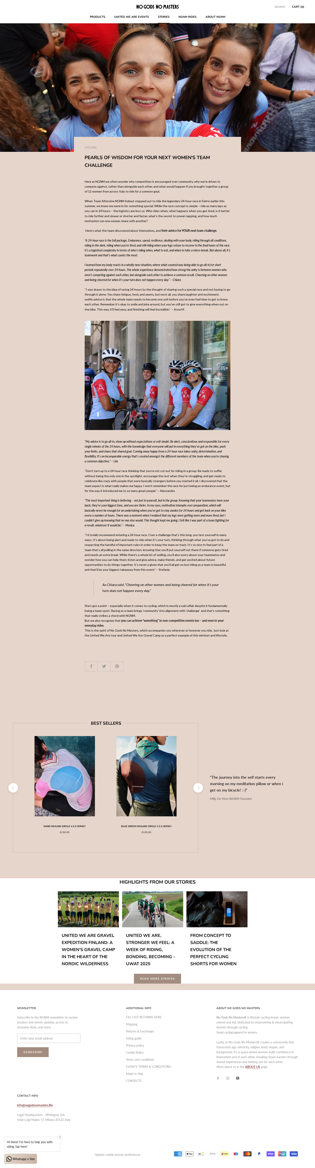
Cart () (298, 7)
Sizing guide (133, 1038)
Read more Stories (157, 978)
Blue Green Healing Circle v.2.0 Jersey (146, 826)
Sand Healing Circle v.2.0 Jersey (65, 826)
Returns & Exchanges (140, 1031)
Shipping (131, 1024)
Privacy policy (135, 1045)
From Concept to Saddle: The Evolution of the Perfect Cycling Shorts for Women (213, 950)
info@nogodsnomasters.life (35, 1105)
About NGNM (215, 17)
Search (279, 7)
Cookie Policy (135, 1052)
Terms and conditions (140, 1059)
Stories (164, 17)
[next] (198, 788)
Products (97, 17)
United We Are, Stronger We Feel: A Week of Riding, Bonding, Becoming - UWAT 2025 (150, 950)
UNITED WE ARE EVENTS (131, 17)
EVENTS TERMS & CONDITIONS (148, 1066)
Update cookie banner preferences (117, 1154)
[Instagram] (227, 1077)
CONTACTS (134, 1081)
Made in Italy (134, 1073)
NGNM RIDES (187, 17)
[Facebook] (217, 1077)
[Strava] (237, 1077)
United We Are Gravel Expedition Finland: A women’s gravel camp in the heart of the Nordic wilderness (88, 950)
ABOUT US (252, 1067)
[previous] (13, 788)
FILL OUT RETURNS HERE (144, 1017)
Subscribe (32, 1052)
